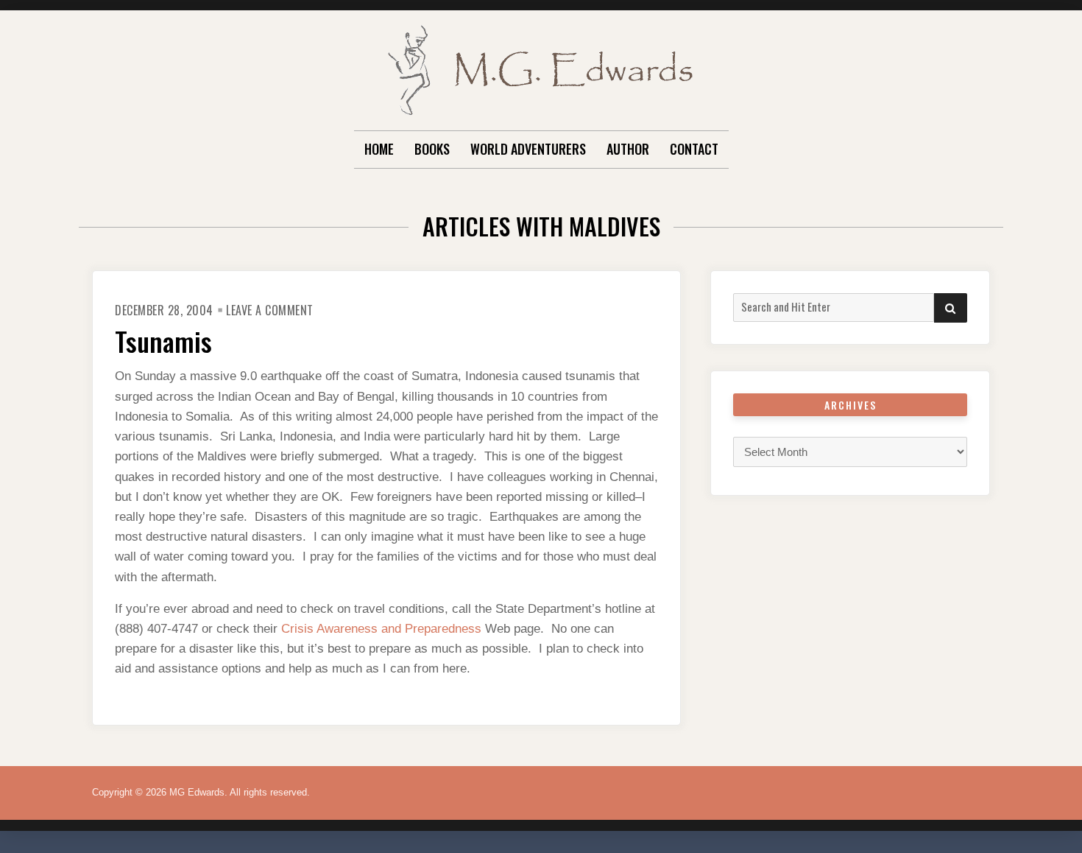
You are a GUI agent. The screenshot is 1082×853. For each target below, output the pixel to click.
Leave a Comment (270, 310)
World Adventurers (528, 148)
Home (379, 148)
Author (628, 148)
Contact (694, 148)
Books (432, 148)
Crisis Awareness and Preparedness (381, 629)
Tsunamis (163, 340)
